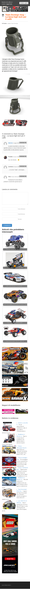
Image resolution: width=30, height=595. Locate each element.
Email (21, 214)
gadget (9, 23)
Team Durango (14, 23)
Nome (21, 208)
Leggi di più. (9, 4)
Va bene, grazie (24, 3)
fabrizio (10, 143)
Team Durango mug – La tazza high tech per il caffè (15, 17)
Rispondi (22, 142)
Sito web (20, 219)
